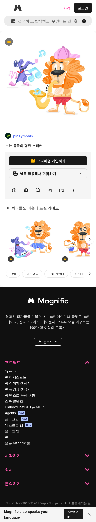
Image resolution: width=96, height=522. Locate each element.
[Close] (89, 514)
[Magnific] (48, 302)
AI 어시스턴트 (15, 376)
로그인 (83, 7)
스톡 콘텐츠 (14, 400)
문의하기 (13, 483)
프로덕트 (13, 362)
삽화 (13, 274)
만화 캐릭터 (56, 274)
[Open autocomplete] (11, 21)
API (7, 436)
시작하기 (13, 455)
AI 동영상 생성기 (18, 388)
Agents (14, 413)
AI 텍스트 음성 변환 (20, 395)
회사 (9, 469)
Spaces (10, 371)
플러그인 (16, 418)
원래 (28, 42)
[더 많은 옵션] (73, 190)
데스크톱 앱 (18, 425)
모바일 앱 (12, 430)
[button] (48, 342)
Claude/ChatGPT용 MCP (24, 406)
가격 (67, 7)
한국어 (48, 342)
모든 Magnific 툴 (17, 442)
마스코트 (32, 274)
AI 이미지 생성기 (18, 383)
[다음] (89, 239)
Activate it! (72, 514)
